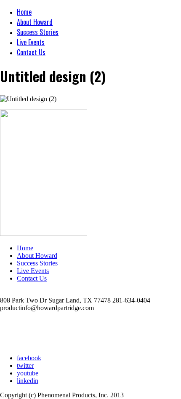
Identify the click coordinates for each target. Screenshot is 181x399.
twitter (25, 365)
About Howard (35, 22)
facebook (29, 358)
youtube (27, 373)
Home (24, 12)
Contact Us (31, 52)
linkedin (27, 380)
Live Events (31, 42)
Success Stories (38, 32)
